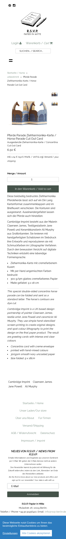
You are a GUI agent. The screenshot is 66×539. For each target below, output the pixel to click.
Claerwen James (42, 381)
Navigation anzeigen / (10, 60)
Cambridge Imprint (19, 381)
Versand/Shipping (33, 425)
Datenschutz (47, 433)
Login (15, 43)
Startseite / (16, 73)
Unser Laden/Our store (33, 410)
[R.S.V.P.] (34, 36)
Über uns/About (24, 418)
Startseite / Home (33, 403)
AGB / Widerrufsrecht (23, 433)
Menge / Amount (16, 173)
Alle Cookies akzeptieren (36, 533)
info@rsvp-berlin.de (55, 511)
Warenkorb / (37, 43)
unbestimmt (13, 77)
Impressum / (33, 440)
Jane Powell (15, 386)
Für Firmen (44, 418)
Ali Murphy (31, 386)
